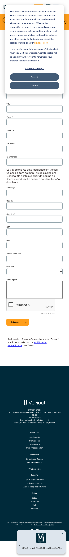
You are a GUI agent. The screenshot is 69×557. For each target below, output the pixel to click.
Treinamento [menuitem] (35, 468)
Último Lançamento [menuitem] (35, 479)
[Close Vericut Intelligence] (62, 533)
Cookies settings (34, 68)
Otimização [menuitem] (34, 440)
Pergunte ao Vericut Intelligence (41, 548)
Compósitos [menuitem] (34, 444)
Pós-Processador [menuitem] (34, 447)
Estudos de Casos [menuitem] (34, 459)
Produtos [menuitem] (34, 432)
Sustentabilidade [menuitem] (34, 462)
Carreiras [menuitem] (34, 501)
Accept (34, 77)
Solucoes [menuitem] (34, 454)
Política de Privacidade (41, 525)
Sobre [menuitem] (34, 493)
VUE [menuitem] (34, 505)
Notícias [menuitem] (34, 508)
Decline (34, 85)
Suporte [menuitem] (34, 475)
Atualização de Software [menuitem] (34, 486)
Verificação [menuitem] (34, 437)
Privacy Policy (40, 42)
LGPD (52, 525)
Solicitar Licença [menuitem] (34, 483)
